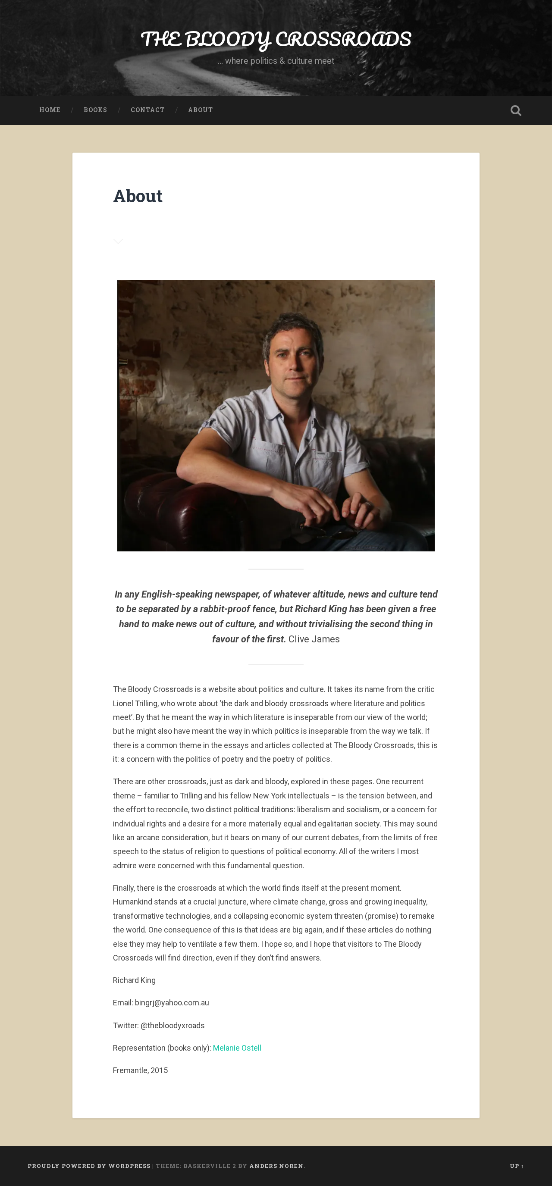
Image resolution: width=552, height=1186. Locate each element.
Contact (148, 110)
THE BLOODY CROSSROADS (276, 38)
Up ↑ (517, 1165)
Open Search (515, 110)
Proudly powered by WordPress (89, 1165)
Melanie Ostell (237, 1047)
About (200, 110)
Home (49, 110)
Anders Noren (276, 1165)
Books (95, 110)
